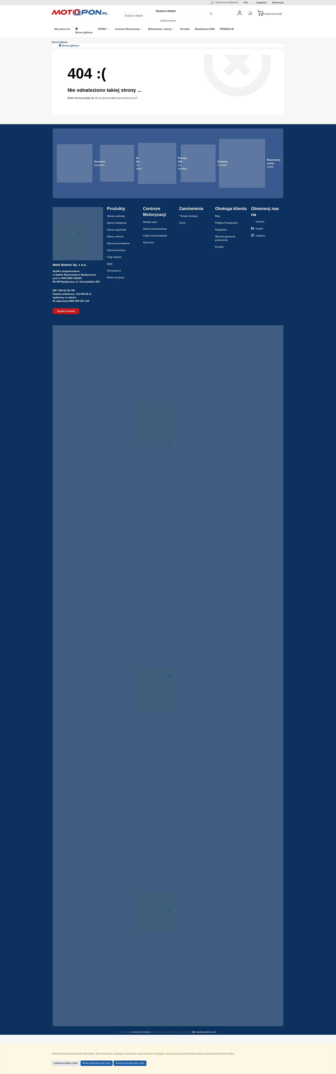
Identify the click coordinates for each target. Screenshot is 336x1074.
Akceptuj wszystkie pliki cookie (130, 1063)
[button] (247, 2)
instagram (260, 236)
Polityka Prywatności (226, 222)
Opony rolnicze (115, 236)
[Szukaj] (211, 14)
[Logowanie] (239, 12)
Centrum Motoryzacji (127, 28)
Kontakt (219, 246)
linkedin (259, 229)
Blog (217, 216)
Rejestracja (278, 2)
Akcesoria (148, 242)
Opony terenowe (116, 250)
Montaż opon (150, 222)
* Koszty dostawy (188, 216)
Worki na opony (115, 277)
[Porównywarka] (250, 12)
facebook (259, 222)
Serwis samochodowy (155, 228)
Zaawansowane (168, 20)
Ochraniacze (114, 270)
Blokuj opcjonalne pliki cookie (96, 1063)
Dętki (110, 263)
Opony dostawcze (117, 222)
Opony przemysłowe (118, 243)
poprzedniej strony (125, 98)
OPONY (102, 28)
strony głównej (103, 98)
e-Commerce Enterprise (140, 1032)
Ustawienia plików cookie (205, 1032)
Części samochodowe (155, 235)
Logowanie (261, 2)
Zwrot (182, 222)
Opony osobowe (116, 216)
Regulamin (221, 229)
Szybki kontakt (66, 311)
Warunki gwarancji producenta (225, 238)
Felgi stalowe (114, 257)
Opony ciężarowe (116, 229)
